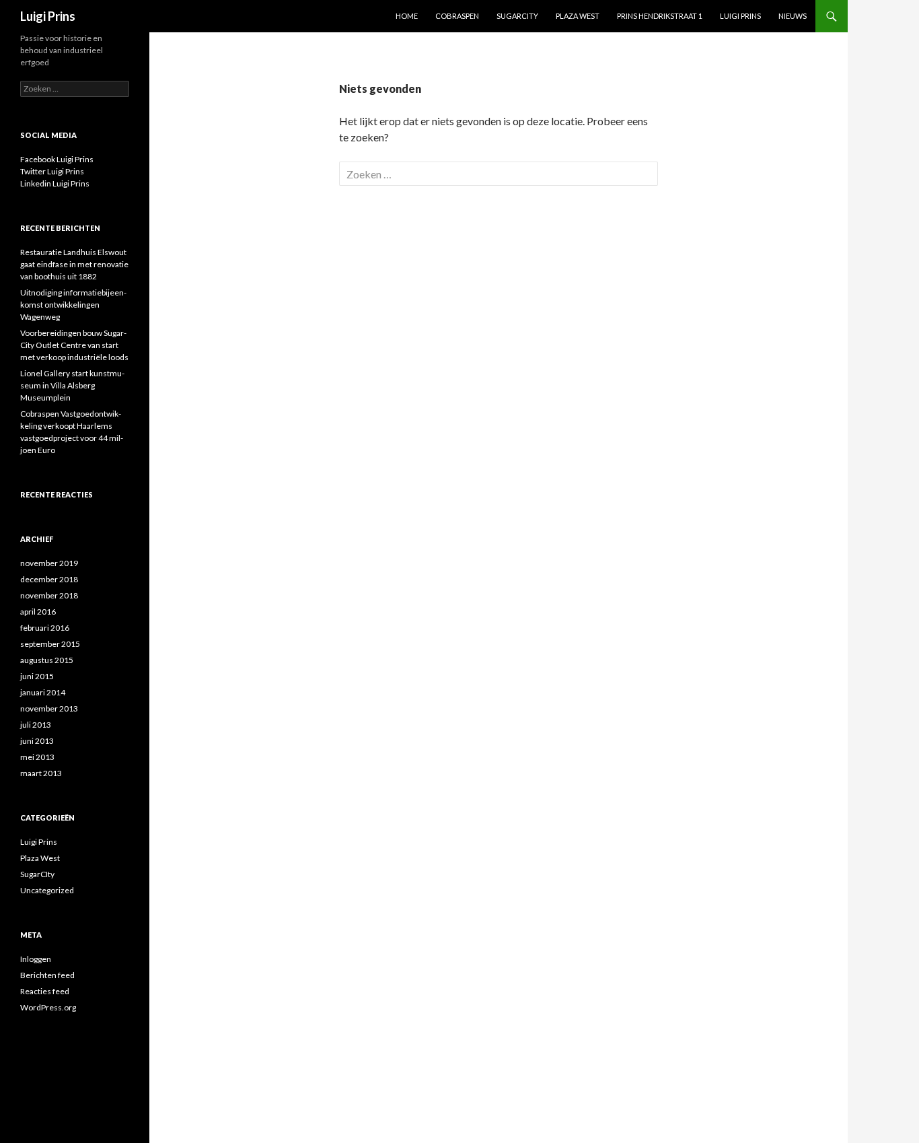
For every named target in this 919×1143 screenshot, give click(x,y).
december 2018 (49, 579)
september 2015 (50, 644)
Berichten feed (47, 975)
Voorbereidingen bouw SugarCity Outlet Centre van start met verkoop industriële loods (74, 345)
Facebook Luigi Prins (57, 159)
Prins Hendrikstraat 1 (659, 15)
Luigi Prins (47, 16)
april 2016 (38, 612)
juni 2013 (37, 741)
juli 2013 (35, 725)
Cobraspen (457, 15)
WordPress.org (48, 1007)
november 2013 (49, 708)
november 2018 (49, 595)
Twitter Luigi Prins (52, 171)
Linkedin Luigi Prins (54, 183)
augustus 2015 (46, 660)
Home (407, 15)
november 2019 (49, 563)
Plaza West (577, 15)
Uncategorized (47, 890)
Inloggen (35, 959)
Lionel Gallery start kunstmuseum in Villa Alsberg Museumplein (72, 385)
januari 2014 (42, 692)
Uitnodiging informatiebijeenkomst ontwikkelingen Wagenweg (73, 304)
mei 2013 (37, 757)
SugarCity (517, 15)
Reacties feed (44, 991)
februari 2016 (44, 628)
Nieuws (792, 15)
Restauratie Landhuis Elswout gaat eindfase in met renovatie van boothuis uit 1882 (74, 264)
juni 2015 (37, 676)
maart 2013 (41, 773)
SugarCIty (37, 874)
